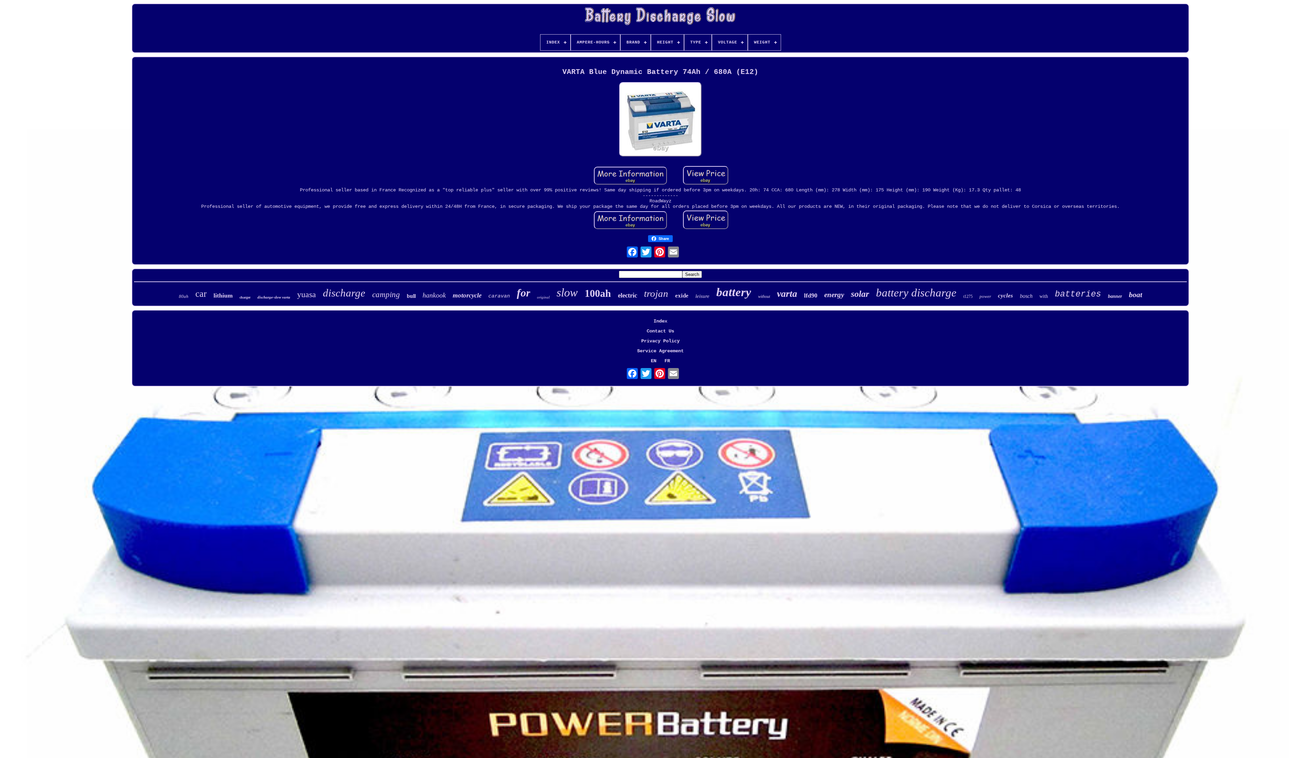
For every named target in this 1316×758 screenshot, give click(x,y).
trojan (656, 293)
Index (660, 321)
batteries (1078, 294)
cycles (1005, 295)
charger (245, 297)
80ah (183, 296)
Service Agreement (660, 351)
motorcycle (467, 295)
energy (834, 295)
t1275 (968, 296)
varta (787, 293)
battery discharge (916, 293)
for (523, 293)
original (543, 297)
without (764, 296)
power (985, 296)
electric (627, 295)
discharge (344, 293)
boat (1135, 294)
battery (733, 292)
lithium (223, 295)
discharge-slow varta (273, 297)
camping (386, 294)
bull (411, 296)
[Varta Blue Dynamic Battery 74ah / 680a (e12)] (660, 120)
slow (567, 292)
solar (860, 294)
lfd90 (810, 295)
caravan (499, 296)
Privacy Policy (660, 341)
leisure (702, 296)
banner (1115, 296)
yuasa (306, 294)
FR (667, 361)
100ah (598, 293)
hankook (434, 295)
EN (653, 361)
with (1043, 296)
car (201, 294)
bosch (1026, 296)
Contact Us (660, 331)
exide (682, 295)
